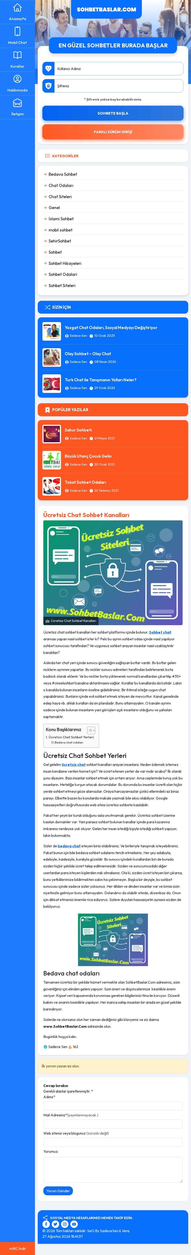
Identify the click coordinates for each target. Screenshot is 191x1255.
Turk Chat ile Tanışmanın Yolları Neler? (100, 379)
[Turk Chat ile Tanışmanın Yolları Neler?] (51, 383)
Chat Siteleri (60, 196)
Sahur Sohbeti (78, 430)
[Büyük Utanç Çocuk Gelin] (51, 459)
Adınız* (49, 1096)
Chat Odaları (61, 185)
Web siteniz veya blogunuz (76, 1133)
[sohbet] (106, 9)
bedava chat (69, 846)
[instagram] (65, 1223)
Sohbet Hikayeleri (65, 263)
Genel (54, 207)
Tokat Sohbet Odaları (85, 482)
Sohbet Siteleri (62, 285)
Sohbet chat (160, 632)
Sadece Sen (78, 335)
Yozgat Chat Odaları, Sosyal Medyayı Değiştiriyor (111, 327)
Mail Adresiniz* (70, 1115)
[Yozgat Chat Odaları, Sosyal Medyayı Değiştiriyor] (51, 331)
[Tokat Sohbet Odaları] (51, 485)
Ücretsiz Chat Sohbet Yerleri (71, 737)
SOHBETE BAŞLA (113, 113)
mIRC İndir (17, 1248)
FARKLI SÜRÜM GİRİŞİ (113, 132)
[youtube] (74, 1223)
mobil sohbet (60, 230)
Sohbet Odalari (63, 274)
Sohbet (55, 252)
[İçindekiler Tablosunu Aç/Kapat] (89, 730)
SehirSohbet (60, 241)
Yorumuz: (50, 1151)
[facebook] (46, 1223)
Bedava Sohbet (63, 174)
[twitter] (56, 1223)
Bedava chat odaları (69, 742)
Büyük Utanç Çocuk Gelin (88, 456)
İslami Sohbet (61, 218)
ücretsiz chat (74, 764)
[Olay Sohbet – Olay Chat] (51, 357)
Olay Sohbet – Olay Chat (88, 353)
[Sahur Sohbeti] (51, 433)
